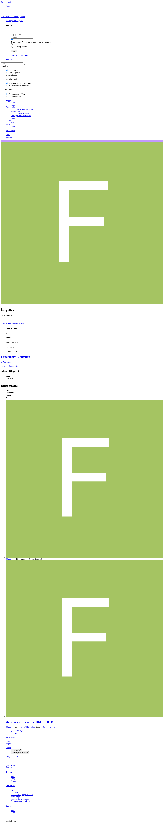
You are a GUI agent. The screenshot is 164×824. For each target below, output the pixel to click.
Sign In (14, 51)
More (13, 105)
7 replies (14, 733)
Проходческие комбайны (21, 116)
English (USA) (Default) (20, 753)
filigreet (9, 559)
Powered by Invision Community (13, 757)
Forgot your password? (19, 55)
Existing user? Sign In (14, 21)
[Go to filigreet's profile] (84, 557)
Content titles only (16, 96)
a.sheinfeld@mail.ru (27, 727)
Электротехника (49, 727)
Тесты (8, 120)
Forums (13, 103)
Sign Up (9, 59)
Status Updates (14, 73)
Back (13, 777)
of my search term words (20, 83)
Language (9, 748)
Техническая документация (22, 109)
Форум (8, 101)
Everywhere (13, 70)
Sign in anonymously (19, 47)
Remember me (16, 42)
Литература (15, 111)
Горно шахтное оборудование (13, 17)
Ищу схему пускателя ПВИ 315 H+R (29, 721)
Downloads (10, 107)
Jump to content (7, 2)
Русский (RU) (16, 750)
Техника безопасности (20, 114)
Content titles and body (17, 94)
